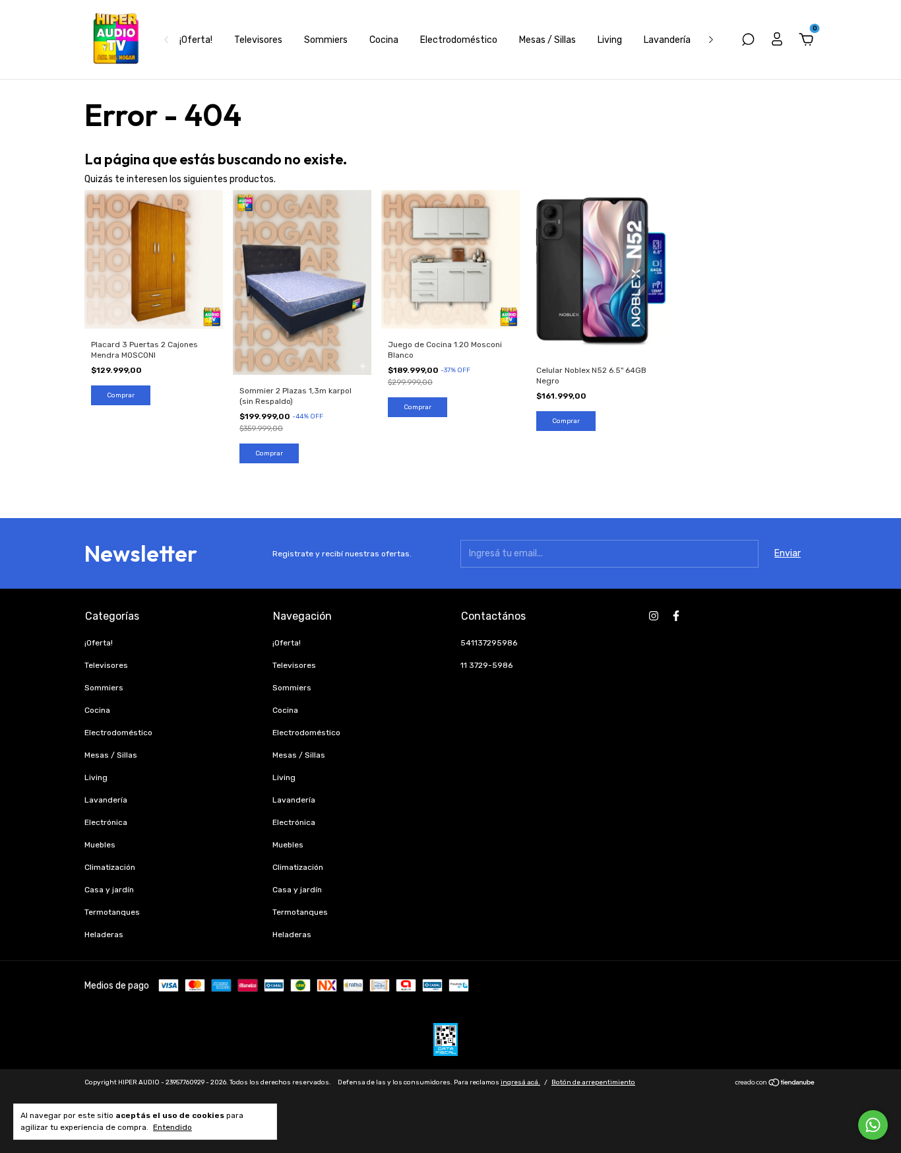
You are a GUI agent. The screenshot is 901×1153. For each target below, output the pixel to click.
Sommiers (326, 40)
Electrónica (105, 822)
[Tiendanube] (775, 1084)
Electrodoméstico (458, 40)
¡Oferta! (195, 40)
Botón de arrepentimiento (593, 1082)
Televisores (258, 40)
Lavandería (667, 40)
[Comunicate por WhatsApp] (873, 1125)
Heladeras (103, 934)
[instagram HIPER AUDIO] (653, 615)
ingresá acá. (520, 1082)
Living (610, 40)
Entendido (172, 1127)
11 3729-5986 (486, 665)
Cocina (383, 40)
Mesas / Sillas (547, 40)
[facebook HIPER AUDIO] (676, 615)
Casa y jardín (109, 889)
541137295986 (488, 642)
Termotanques (112, 912)
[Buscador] (747, 41)
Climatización (109, 867)
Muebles (99, 844)
